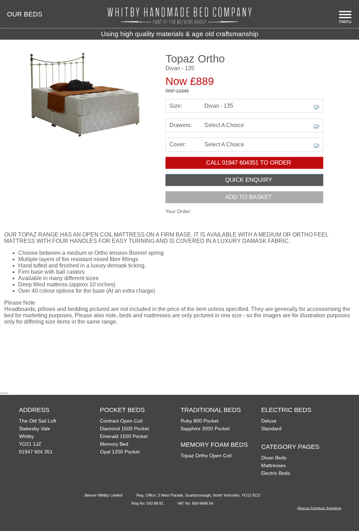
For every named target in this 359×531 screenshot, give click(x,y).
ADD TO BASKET (248, 197)
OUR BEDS (24, 14)
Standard (271, 428)
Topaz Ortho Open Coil (206, 455)
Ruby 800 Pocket (199, 421)
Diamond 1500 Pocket (124, 428)
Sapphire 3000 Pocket (205, 428)
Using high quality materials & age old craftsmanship (179, 34)
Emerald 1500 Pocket (124, 436)
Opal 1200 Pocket (120, 451)
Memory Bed (114, 444)
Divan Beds (273, 457)
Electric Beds (275, 473)
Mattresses (273, 465)
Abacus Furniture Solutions (319, 508)
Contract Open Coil (121, 421)
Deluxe (269, 421)
